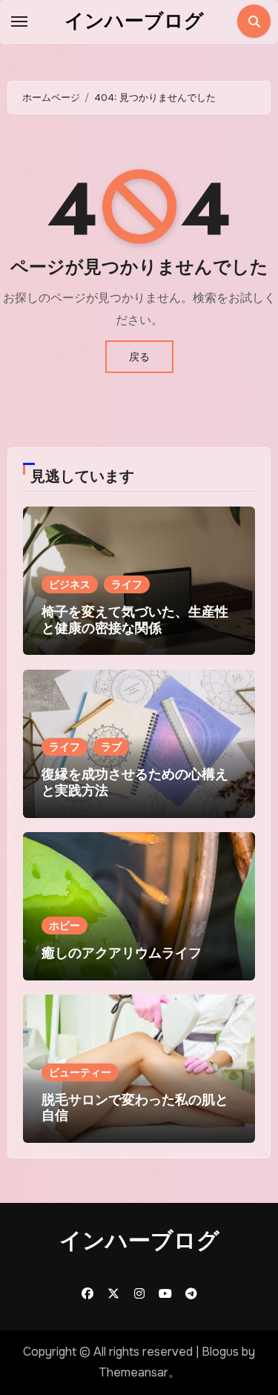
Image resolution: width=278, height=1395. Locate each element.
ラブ (111, 746)
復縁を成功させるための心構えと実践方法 (135, 782)
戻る (139, 356)
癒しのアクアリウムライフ (122, 953)
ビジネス (69, 584)
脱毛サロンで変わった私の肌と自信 (135, 1108)
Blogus (220, 1351)
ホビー (64, 925)
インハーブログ (134, 21)
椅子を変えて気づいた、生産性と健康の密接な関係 (135, 620)
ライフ (126, 584)
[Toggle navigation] (19, 21)
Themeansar (133, 1372)
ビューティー (80, 1072)
